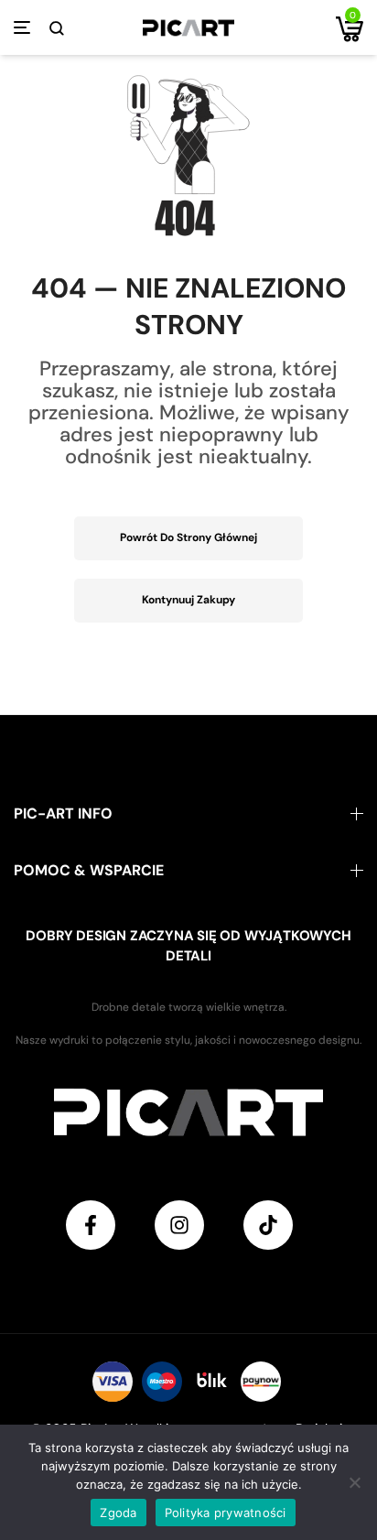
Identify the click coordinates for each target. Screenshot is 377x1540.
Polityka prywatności (225, 1512)
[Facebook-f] (90, 1225)
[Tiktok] (268, 1225)
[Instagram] (179, 1225)
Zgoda (118, 1512)
